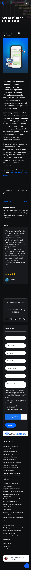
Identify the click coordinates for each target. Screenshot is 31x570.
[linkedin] (15, 319)
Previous (7, 201)
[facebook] (7, 319)
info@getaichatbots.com (17, 302)
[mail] (20, 319)
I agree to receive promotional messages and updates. (15, 407)
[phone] (24, 319)
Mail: (7, 302)
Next (25, 201)
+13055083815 (12, 310)
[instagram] (11, 319)
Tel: (6, 310)
